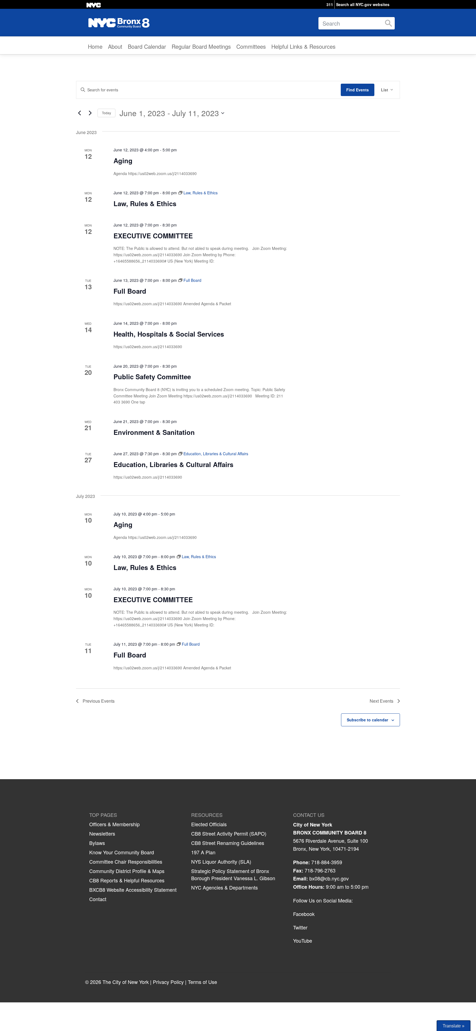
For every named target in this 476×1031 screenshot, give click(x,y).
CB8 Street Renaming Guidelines (227, 842)
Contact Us (308, 815)
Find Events (357, 89)
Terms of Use (202, 981)
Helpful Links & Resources (303, 46)
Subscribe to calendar (367, 719)
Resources (207, 815)
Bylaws (97, 842)
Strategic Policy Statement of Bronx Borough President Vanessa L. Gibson (233, 874)
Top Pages (103, 815)
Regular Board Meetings (201, 46)
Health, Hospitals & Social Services (168, 334)
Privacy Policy (168, 981)
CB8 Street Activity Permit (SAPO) (228, 833)
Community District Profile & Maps (126, 870)
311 (329, 4)
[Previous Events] (79, 113)
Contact (97, 898)
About (115, 46)
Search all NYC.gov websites (363, 4)
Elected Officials (209, 824)
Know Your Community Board (121, 852)
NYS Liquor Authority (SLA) (221, 861)
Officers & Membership (114, 824)
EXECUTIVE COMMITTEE (153, 235)
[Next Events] (90, 113)
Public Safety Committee (152, 376)
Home (95, 46)
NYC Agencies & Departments (224, 887)
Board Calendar (147, 46)
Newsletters (102, 833)
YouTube (302, 940)
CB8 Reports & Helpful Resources (126, 880)
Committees (251, 46)
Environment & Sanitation (154, 432)
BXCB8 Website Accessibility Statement (133, 889)
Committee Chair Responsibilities (125, 861)
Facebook (304, 913)
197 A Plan (203, 852)
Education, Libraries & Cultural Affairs (173, 464)
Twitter (300, 927)
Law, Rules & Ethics (144, 203)
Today (106, 112)
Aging (122, 160)
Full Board (129, 291)
